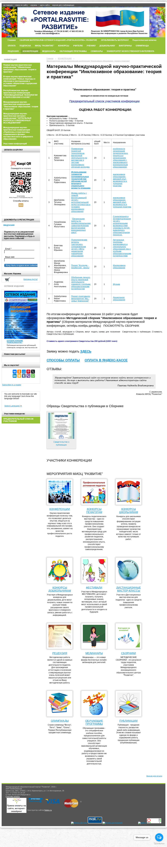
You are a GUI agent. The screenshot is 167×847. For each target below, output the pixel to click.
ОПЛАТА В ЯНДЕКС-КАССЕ (106, 360)
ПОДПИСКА (25, 46)
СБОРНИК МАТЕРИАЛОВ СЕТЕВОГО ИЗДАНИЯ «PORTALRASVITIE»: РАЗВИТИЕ (58, 40)
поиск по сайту (21, 5)
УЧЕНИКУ (91, 46)
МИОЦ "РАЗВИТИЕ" (44, 46)
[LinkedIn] (15, 376)
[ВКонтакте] (15, 372)
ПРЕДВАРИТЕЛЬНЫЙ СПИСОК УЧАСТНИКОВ (18, 420)
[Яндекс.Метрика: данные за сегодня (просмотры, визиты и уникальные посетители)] (79, 823)
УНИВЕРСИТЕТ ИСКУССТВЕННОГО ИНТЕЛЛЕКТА (130, 51)
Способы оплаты (13, 797)
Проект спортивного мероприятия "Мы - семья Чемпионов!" (80, 298)
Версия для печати (154, 776)
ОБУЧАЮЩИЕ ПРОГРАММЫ (73, 51)
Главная (12, 40)
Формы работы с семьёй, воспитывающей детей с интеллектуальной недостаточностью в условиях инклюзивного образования (80, 202)
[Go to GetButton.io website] (159, 844)
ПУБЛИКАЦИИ (128, 720)
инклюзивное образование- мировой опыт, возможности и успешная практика (122, 202)
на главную (8, 5)
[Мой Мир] (24, 372)
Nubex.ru (48, 810)
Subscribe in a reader (11, 385)
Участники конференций (15, 144)
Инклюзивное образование (119, 266)
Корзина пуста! (30, 279)
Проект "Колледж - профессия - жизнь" (80, 266)
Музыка (116, 284)
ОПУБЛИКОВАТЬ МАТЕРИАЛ (115, 40)
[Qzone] (19, 376)
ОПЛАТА (12, 46)
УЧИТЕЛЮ (78, 46)
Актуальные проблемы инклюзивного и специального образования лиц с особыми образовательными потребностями (122, 248)
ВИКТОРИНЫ (125, 46)
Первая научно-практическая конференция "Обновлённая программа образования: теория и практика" (19, 68)
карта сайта (45, 5)
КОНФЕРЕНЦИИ (30, 51)
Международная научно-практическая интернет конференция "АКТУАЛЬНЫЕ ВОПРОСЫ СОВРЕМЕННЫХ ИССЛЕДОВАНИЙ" (17, 118)
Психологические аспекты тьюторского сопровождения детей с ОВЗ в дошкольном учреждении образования (79, 248)
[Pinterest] (28, 372)
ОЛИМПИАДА (142, 46)
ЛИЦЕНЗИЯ (9, 225)
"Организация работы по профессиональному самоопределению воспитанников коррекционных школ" (81, 226)
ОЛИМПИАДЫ (60, 720)
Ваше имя (9, 257)
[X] (33, 372)
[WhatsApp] (33, 376)
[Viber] (28, 376)
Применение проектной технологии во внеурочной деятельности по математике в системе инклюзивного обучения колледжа (80, 158)
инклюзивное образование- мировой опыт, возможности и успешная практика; (120, 180)
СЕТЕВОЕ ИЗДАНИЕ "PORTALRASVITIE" (15, 341)
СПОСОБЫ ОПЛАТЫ (63, 360)
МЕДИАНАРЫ (49, 51)
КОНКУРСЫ (63, 46)
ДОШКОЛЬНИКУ (107, 46)
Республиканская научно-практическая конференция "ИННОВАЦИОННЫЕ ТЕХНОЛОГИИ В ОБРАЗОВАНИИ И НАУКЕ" (20, 93)
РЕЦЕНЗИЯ (13, 51)
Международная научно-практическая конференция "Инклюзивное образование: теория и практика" (20, 105)
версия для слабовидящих (63, 5)
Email (9, 249)
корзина (33, 5)
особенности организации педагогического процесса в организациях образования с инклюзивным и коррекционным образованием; (120, 158)
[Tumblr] (24, 376)
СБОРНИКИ (128, 653)
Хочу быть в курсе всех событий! (21, 265)
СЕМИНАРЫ (97, 51)
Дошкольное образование (119, 298)
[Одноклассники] (19, 372)
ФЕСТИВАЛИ (94, 587)
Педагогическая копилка (144, 40)
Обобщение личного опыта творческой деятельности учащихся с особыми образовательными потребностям (81, 283)
